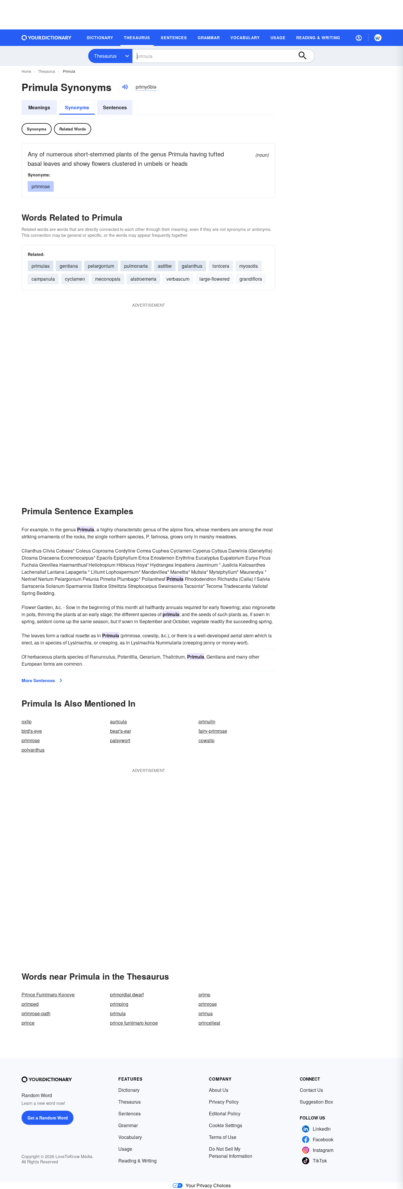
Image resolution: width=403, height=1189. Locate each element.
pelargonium (101, 265)
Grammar (128, 1125)
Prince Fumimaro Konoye (48, 994)
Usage (125, 1148)
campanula (43, 278)
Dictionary (129, 1090)
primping (119, 1004)
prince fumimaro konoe (134, 1022)
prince (28, 1022)
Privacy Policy (224, 1101)
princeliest (209, 1022)
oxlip (27, 721)
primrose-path (36, 1013)
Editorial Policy (224, 1113)
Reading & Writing (137, 1160)
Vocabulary (130, 1137)
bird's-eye (32, 730)
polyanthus (33, 749)
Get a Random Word (47, 1118)
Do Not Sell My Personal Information (230, 1152)
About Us (218, 1090)
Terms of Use (222, 1137)
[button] (358, 38)
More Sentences (38, 680)
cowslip (206, 740)
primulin (207, 721)
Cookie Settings (225, 1125)
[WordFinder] (377, 38)
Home (26, 71)
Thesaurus (105, 55)
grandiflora (251, 278)
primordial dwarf (127, 994)
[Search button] (305, 55)
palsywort (120, 740)
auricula (118, 721)
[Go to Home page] (47, 37)
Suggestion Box (316, 1101)
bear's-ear (120, 730)
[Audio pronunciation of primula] (125, 87)
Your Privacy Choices (208, 1185)
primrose (41, 186)
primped (30, 1004)
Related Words (72, 129)
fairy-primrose (213, 730)
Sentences (115, 107)
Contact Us (311, 1090)
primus (206, 1013)
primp (204, 994)
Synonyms (77, 107)
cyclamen (75, 278)
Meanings (39, 107)
